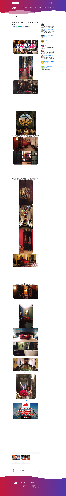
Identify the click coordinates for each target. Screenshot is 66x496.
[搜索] (53, 8)
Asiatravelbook (34, 484)
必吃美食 (26, 7)
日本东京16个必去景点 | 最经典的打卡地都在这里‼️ (19, 460)
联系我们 (23, 486)
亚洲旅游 (35, 7)
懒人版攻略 (49, 7)
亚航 (22, 487)
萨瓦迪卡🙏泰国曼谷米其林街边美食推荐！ (27, 460)
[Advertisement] (26, 33)
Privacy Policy (24, 484)
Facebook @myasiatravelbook (35, 486)
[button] (14, 26)
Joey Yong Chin (26, 400)
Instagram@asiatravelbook (36, 487)
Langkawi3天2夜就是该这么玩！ (48, 45)
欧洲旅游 (40, 7)
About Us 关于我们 (24, 485)
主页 (23, 7)
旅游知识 (31, 7)
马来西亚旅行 (44, 7)
